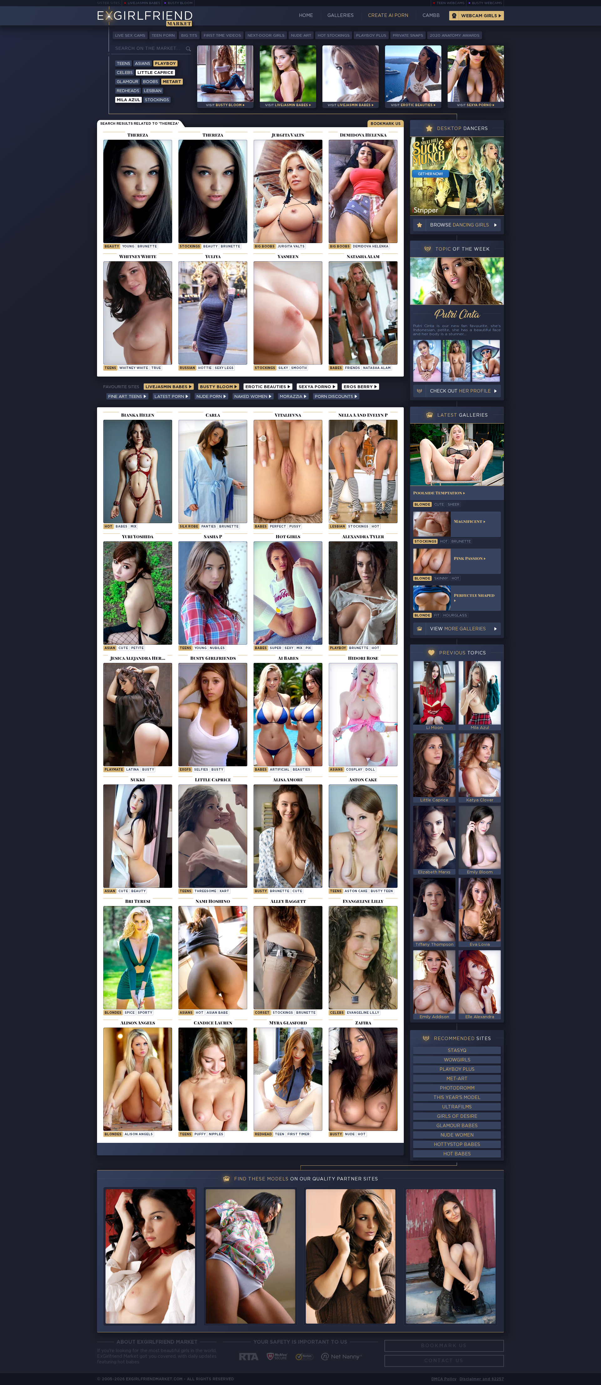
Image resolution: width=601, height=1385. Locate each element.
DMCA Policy (443, 1379)
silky (283, 368)
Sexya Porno (315, 387)
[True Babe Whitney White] (137, 313)
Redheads (128, 91)
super (275, 648)
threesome (205, 891)
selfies (201, 769)
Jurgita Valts (291, 246)
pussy (294, 526)
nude (350, 1134)
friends (352, 368)
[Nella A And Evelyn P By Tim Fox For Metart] (363, 471)
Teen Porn (163, 35)
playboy (338, 648)
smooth (299, 368)
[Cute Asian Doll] (137, 836)
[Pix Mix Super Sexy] (288, 593)
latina (132, 769)
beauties (301, 769)
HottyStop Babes (457, 1145)
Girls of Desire (457, 1116)
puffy (200, 1134)
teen (279, 1134)
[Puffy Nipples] (212, 1079)
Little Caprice (155, 73)
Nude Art (301, 35)
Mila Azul (128, 100)
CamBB (431, 16)
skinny (441, 578)
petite (137, 648)
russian (187, 368)
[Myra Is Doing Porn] (288, 1079)
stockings (190, 246)
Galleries (340, 16)
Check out (460, 391)
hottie (205, 368)
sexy (289, 648)
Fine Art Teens (125, 396)
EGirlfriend (144, 16)
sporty (145, 1013)
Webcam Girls (479, 16)
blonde (422, 504)
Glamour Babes (457, 1126)
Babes (336, 368)
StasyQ (457, 1051)
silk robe (189, 526)
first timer (298, 1134)
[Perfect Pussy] (288, 471)
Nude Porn (210, 396)
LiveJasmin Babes (144, 3)
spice (130, 1013)
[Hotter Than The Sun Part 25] (137, 471)
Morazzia (292, 396)
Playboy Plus (371, 35)
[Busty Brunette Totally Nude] (363, 1079)
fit (436, 615)
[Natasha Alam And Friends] (363, 313)
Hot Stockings (334, 35)
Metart (172, 82)
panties (208, 526)
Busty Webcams (487, 3)
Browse (459, 225)
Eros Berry (359, 387)
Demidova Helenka (370, 246)
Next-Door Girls (266, 35)
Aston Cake (356, 891)
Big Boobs (265, 246)
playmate (114, 769)
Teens (123, 63)
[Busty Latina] (137, 714)
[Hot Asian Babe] (212, 957)
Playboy (165, 63)
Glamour (127, 82)
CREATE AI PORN (388, 16)
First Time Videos (222, 35)
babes (121, 526)
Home (306, 16)
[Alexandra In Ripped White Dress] (363, 593)
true (156, 368)
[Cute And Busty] (288, 836)
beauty (112, 246)
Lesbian (153, 91)
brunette (147, 246)
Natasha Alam (377, 368)
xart (224, 891)
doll (370, 769)
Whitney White (133, 368)
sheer (454, 504)
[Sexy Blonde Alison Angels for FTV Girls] (137, 1079)
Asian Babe (217, 1013)
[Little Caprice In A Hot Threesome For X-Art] (212, 836)
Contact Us (444, 1361)
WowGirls (457, 1060)
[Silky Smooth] (288, 313)
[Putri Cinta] (457, 281)
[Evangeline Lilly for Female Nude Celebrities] (363, 957)
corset (262, 1013)
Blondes (113, 1013)
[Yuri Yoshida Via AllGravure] (137, 593)
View (458, 629)
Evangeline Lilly (363, 1013)
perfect (278, 526)
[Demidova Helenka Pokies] (363, 191)
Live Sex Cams (130, 35)
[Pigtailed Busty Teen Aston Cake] (363, 836)
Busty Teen (382, 891)
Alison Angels (139, 1134)
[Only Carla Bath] (212, 471)
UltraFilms (457, 1107)
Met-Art (457, 1079)
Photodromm (457, 1088)
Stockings (157, 100)
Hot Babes (457, 1154)
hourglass (455, 615)
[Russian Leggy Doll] (212, 313)
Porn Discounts (334, 396)
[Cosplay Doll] (363, 714)
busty (148, 769)
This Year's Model (457, 1098)
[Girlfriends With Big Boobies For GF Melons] (212, 714)
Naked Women (251, 396)
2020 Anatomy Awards (455, 35)
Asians (142, 63)
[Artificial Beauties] (288, 714)
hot (108, 526)
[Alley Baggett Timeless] (288, 957)
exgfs (185, 769)
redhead (263, 1134)
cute (123, 648)
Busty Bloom (180, 3)
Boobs (150, 82)
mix (133, 526)
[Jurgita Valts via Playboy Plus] (288, 191)
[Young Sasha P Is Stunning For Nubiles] (212, 593)
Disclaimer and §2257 (482, 1379)
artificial (280, 769)
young (128, 246)
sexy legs (224, 368)
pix (308, 648)
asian (110, 648)
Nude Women (457, 1135)
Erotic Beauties (266, 387)
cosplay (354, 769)
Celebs (125, 73)
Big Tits (189, 35)
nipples (216, 1134)
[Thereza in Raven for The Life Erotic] (137, 191)
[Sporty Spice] (137, 957)
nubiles (217, 648)
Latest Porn (170, 396)
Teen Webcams (451, 3)
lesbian (337, 526)
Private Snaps (408, 35)
